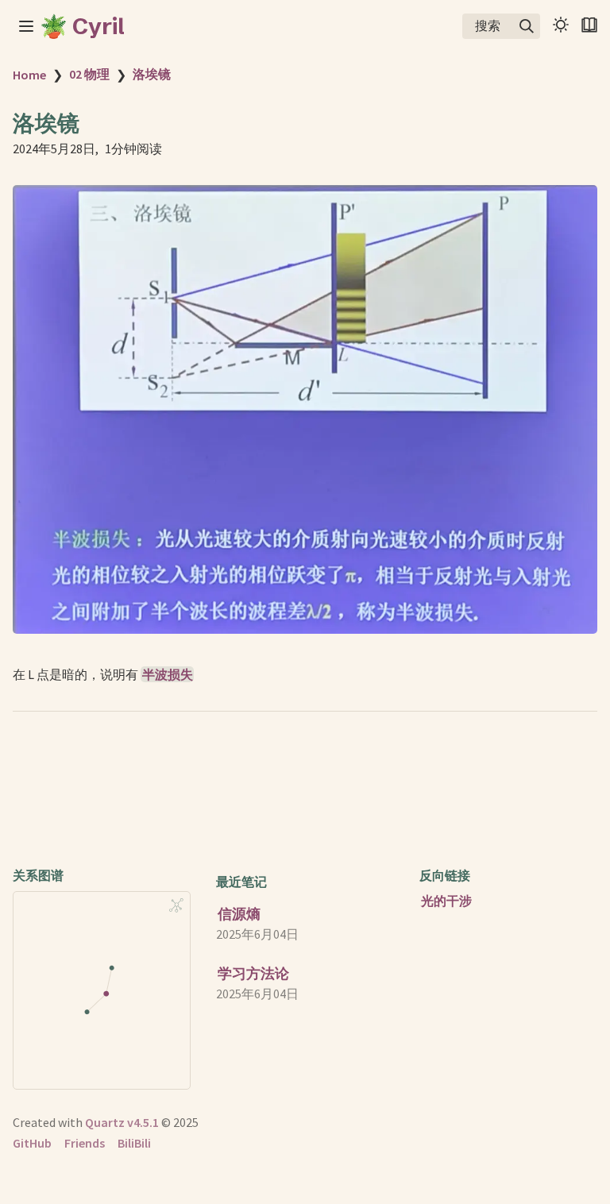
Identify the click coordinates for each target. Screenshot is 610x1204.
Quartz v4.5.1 (122, 1122)
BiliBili (134, 1143)
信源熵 (239, 914)
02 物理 (89, 74)
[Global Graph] (176, 905)
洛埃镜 (152, 74)
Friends (84, 1143)
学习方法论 (253, 973)
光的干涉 (446, 901)
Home (29, 75)
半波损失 (167, 674)
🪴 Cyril (82, 26)
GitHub (32, 1143)
